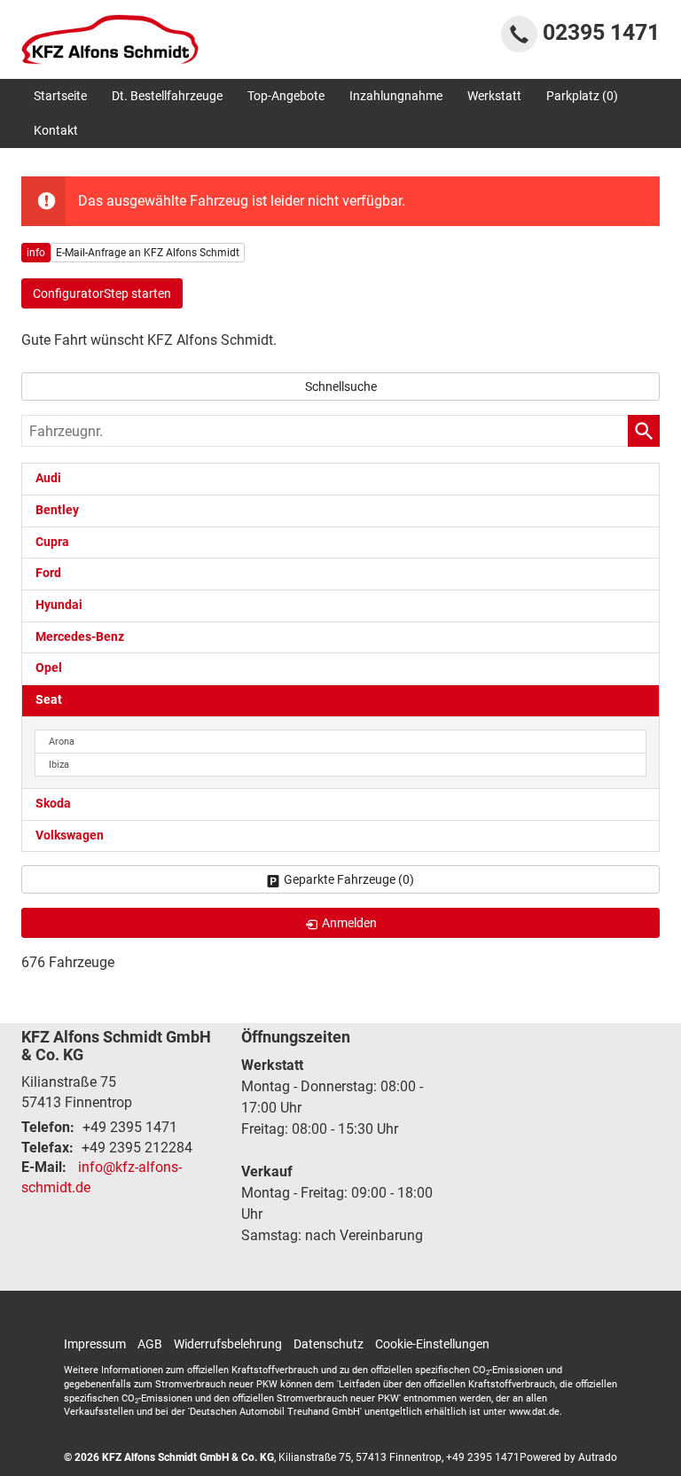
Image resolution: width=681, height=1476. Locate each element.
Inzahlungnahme (395, 96)
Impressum (95, 1344)
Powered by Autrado (568, 1457)
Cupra (52, 542)
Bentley (57, 510)
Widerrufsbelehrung (228, 1344)
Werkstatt (494, 96)
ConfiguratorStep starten (102, 293)
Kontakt (56, 130)
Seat (48, 699)
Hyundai (58, 605)
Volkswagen (69, 835)
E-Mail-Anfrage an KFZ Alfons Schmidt (147, 252)
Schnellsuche (341, 386)
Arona (61, 741)
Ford (48, 573)
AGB (149, 1344)
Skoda (53, 803)
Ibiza (59, 764)
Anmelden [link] (349, 923)
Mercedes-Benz (79, 636)
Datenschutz (329, 1344)
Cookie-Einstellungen (432, 1344)
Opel (48, 668)
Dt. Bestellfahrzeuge (167, 96)
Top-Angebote (286, 96)
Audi (48, 478)
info (36, 252)
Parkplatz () (582, 96)
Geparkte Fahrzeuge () (349, 879)
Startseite (60, 96)
